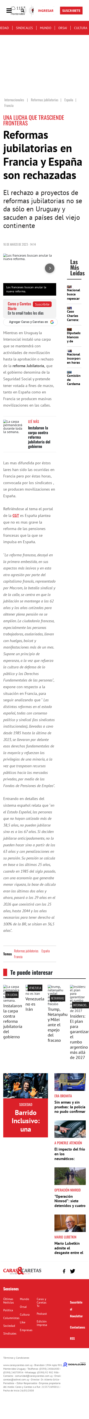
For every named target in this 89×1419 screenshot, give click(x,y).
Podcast (42, 1314)
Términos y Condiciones (16, 1357)
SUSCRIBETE (71, 10)
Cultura (80, 28)
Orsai (62, 28)
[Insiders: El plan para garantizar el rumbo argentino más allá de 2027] (78, 1011)
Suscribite (42, 304)
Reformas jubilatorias (26, 951)
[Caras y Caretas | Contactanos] (81, 1270)
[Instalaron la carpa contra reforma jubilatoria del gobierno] (14, 428)
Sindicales (24, 28)
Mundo (45, 28)
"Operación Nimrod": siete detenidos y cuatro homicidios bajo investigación (70, 1205)
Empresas (26, 1330)
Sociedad (25, 1104)
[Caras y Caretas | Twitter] (72, 1271)
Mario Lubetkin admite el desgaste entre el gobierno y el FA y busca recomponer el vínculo (69, 1255)
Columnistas (11, 1318)
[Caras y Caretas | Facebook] (64, 1271)
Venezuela (35, 988)
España (45, 951)
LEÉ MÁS (33, 421)
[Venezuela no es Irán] (33, 993)
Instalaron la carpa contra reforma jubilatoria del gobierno (39, 437)
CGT (16, 515)
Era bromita (63, 1095)
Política (8, 1310)
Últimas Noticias (8, 1300)
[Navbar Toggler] (12, 10)
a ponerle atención (68, 1142)
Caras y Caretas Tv (41, 1302)
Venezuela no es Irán (34, 1004)
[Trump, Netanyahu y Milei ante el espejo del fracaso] (56, 1004)
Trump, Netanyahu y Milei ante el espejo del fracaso (58, 1024)
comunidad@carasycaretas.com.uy (34, 1375)
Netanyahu (57, 998)
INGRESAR (46, 10)
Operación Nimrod (67, 1190)
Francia (18, 956)
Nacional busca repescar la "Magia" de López (73, 300)
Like (22, 1322)
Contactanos (77, 1327)
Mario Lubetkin (65, 1237)
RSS (72, 1338)
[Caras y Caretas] (22, 1274)
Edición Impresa (42, 1323)
